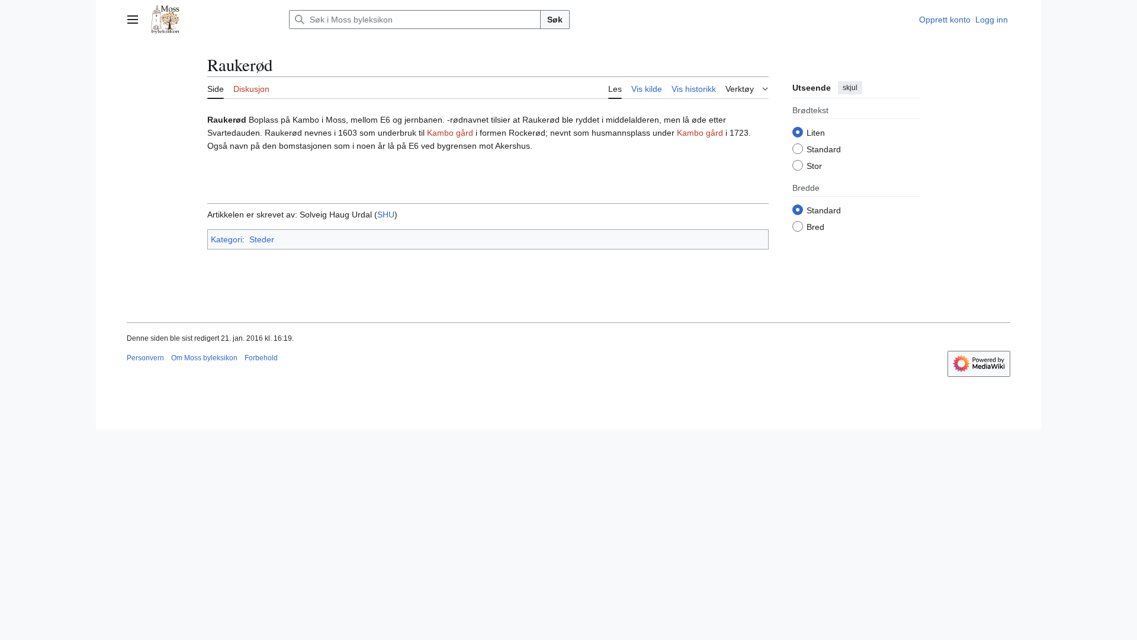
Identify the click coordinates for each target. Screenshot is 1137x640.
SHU (385, 214)
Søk (555, 19)
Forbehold (261, 358)
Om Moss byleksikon (204, 358)
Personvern (145, 358)
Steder (261, 239)
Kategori (226, 239)
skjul (850, 88)
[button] (132, 19)
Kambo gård (450, 132)
